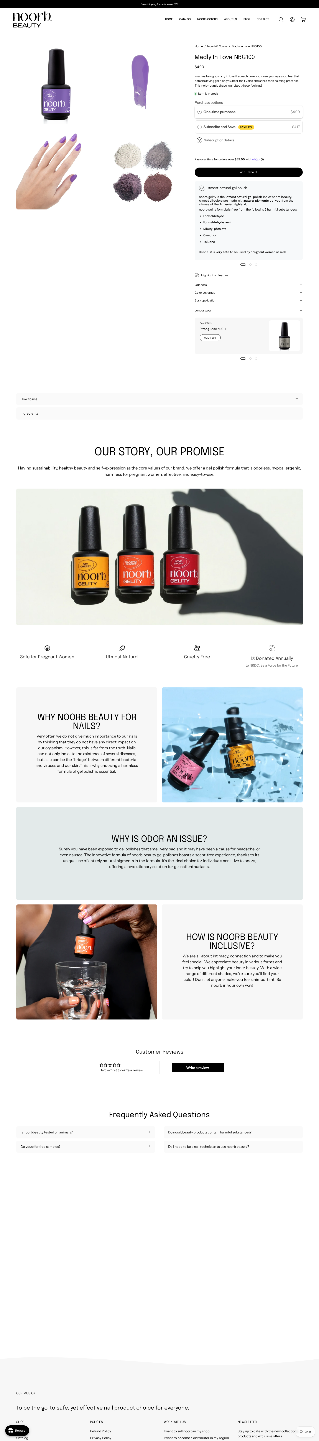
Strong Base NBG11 (213, 329)
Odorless (201, 285)
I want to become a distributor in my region (196, 1438)
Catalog (22, 1438)
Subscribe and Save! (228, 127)
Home (199, 46)
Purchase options (209, 102)
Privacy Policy (100, 1438)
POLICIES (96, 1422)
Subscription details (219, 140)
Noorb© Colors (217, 46)
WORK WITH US (175, 1422)
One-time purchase (219, 112)
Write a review (197, 1068)
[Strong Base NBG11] (284, 335)
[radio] (199, 112)
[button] (185, 19)
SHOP (20, 1422)
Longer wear (204, 310)
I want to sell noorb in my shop (186, 1431)
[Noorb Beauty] (32, 20)
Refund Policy (100, 1431)
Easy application (206, 300)
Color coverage (206, 292)
